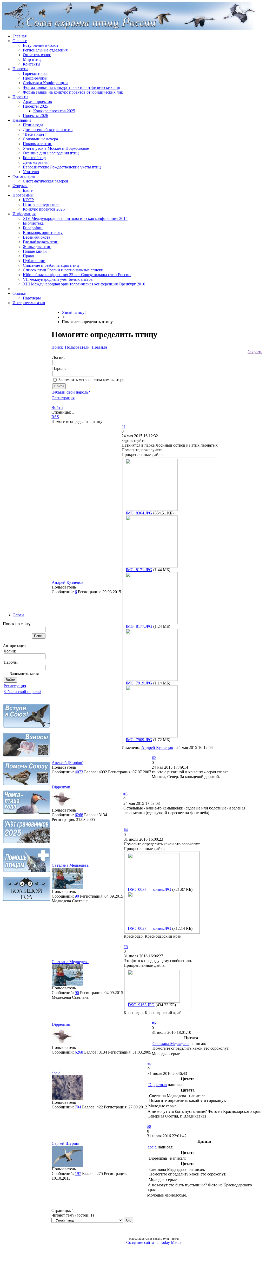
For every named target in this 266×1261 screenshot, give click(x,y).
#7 (150, 1064)
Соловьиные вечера (40, 139)
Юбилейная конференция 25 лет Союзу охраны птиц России (77, 274)
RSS (55, 417)
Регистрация (15, 686)
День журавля (35, 162)
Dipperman (61, 787)
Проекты (20, 97)
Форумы (20, 186)
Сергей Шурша (65, 1143)
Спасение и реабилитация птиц (51, 265)
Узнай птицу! (74, 312)
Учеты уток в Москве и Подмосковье (56, 148)
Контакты (31, 64)
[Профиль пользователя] (62, 806)
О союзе (19, 40)
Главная (19, 36)
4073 (79, 772)
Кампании (21, 120)
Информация (24, 214)
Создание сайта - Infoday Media (153, 1242)
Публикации (34, 260)
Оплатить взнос (37, 55)
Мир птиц (32, 59)
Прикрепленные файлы (142, 454)
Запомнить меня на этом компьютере (91, 379)
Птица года (33, 125)
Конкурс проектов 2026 (44, 209)
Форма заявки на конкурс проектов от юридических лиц (73, 92)
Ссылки (19, 293)
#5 (126, 946)
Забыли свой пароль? (22, 691)
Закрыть (255, 352)
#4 (126, 830)
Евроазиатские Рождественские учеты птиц (62, 167)
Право (28, 256)
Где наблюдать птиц (40, 242)
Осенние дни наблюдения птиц (51, 153)
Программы (23, 195)
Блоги (28, 190)
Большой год (34, 157)
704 (78, 1107)
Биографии (33, 228)
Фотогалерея (23, 176)
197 (78, 1173)
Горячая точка (35, 73)
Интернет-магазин (28, 302)
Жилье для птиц (37, 246)
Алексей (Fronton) (67, 762)
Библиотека (33, 223)
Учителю (31, 171)
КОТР (28, 200)
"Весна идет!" (35, 134)
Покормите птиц (37, 143)
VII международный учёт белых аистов (58, 279)
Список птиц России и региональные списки (63, 270)
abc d (56, 1073)
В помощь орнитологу (43, 232)
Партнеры (32, 298)
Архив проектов (37, 101)
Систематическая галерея (45, 181)
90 (77, 896)
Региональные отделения (45, 50)
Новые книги (35, 251)
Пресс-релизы (35, 78)
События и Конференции (45, 83)
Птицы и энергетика (41, 204)
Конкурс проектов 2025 (54, 111)
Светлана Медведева (70, 865)
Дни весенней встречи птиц (48, 129)
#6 (154, 1023)
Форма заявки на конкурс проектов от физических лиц (71, 87)
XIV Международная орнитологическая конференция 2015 (75, 218)
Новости (20, 69)
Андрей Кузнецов (67, 582)
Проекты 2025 (35, 106)
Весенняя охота (36, 237)
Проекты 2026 (35, 115)
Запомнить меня (24, 673)
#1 (124, 426)
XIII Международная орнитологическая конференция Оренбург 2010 (84, 284)
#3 (125, 794)
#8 (149, 1126)
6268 (79, 815)
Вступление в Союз (40, 45)
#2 (154, 758)
